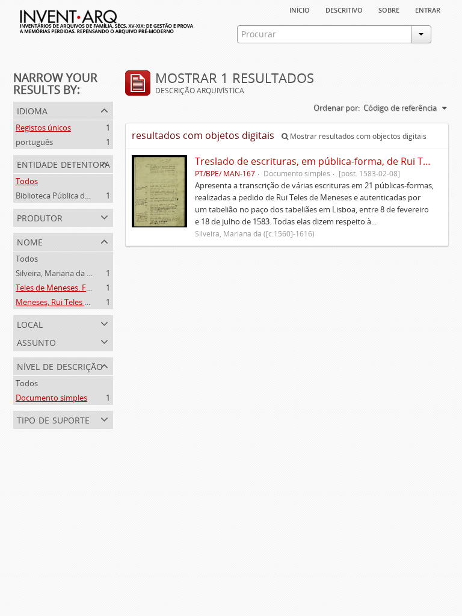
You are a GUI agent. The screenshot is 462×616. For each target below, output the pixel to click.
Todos (27, 181)
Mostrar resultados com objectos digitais (357, 136)
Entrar (427, 9)
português (34, 142)
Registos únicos (43, 127)
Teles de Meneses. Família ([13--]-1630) (83, 287)
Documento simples (51, 397)
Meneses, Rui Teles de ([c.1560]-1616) (81, 302)
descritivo (344, 9)
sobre (388, 9)
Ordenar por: (336, 107)
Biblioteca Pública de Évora (63, 195)
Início (299, 9)
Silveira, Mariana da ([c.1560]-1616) (77, 273)
